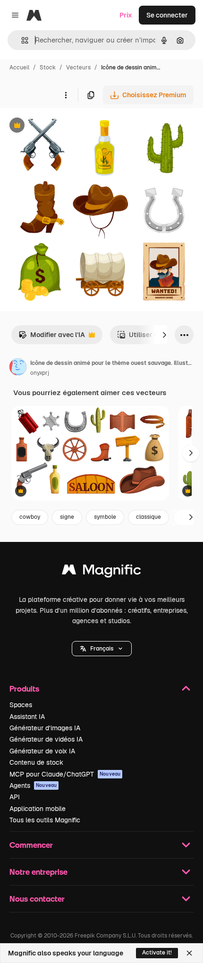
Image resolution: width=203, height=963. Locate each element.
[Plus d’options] (65, 94)
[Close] (189, 953)
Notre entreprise (38, 872)
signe (67, 517)
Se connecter (167, 15)
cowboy (29, 517)
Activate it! (157, 952)
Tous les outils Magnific (44, 820)
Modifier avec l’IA (51, 337)
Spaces (20, 705)
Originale (62, 126)
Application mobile (37, 808)
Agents (33, 785)
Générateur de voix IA (42, 751)
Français (101, 648)
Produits (24, 688)
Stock (48, 67)
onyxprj (39, 373)
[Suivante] (164, 334)
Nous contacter (37, 899)
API (14, 797)
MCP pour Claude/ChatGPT (64, 774)
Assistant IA (27, 716)
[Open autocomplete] (21, 40)
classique (148, 517)
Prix (125, 15)
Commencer (31, 845)
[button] (102, 648)
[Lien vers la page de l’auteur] (17, 368)
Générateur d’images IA (44, 728)
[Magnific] (101, 572)
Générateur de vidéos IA (46, 739)
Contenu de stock (36, 762)
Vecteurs (78, 67)
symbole (105, 517)
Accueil (19, 67)
